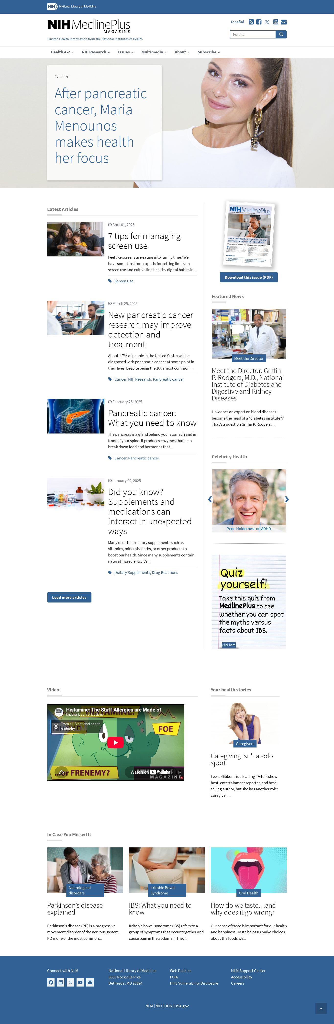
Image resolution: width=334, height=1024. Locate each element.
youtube (274, 22)
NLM (149, 1006)
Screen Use (123, 281)
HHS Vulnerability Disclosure (194, 983)
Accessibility (241, 977)
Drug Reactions (165, 572)
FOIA (174, 977)
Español (237, 21)
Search (281, 34)
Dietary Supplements (132, 572)
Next (289, 501)
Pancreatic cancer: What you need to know (152, 417)
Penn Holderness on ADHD (249, 528)
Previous (213, 501)
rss (250, 22)
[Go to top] (321, 1008)
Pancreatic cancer (168, 379)
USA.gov (181, 1006)
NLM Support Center (248, 970)
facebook (257, 22)
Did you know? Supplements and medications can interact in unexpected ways (150, 511)
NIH (159, 1006)
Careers (237, 983)
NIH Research (139, 379)
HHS (168, 1006)
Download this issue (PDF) (249, 277)
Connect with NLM (62, 970)
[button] (104, 123)
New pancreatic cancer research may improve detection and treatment (150, 329)
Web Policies (180, 970)
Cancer (120, 379)
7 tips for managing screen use (144, 240)
